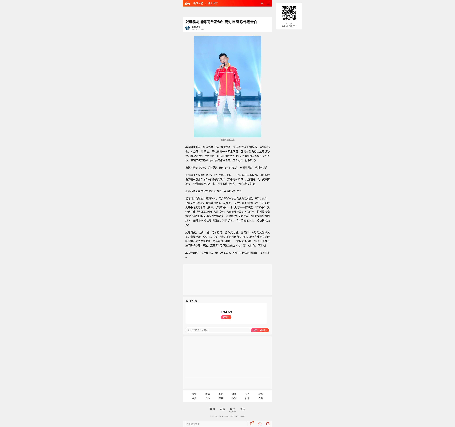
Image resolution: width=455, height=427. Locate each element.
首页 (212, 409)
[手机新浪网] (187, 3)
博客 (234, 394)
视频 (194, 394)
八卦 (207, 398)
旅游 (234, 398)
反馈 (232, 409)
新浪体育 (198, 3)
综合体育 (213, 3)
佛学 (247, 398)
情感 (220, 398)
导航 (222, 409)
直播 (207, 394)
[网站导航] (269, 3)
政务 (260, 394)
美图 (220, 394)
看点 (247, 394)
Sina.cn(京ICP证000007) (220, 416)
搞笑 (194, 398)
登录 (242, 409)
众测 (260, 398)
